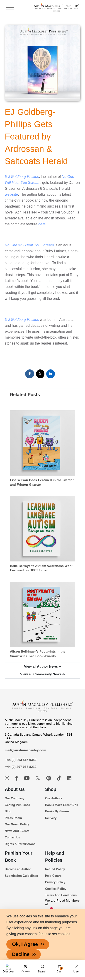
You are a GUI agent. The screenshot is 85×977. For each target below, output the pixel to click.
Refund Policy (55, 869)
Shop (50, 789)
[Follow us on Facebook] (17, 778)
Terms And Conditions (61, 895)
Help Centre (53, 875)
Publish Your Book (18, 857)
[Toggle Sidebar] (10, 7)
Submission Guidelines (21, 875)
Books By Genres (57, 811)
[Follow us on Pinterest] (49, 778)
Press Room (13, 818)
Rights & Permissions (20, 844)
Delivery (50, 818)
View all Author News (41, 666)
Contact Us (12, 837)
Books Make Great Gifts (61, 805)
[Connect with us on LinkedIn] (69, 778)
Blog (8, 811)
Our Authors (53, 798)
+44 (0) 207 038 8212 (20, 767)
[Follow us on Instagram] (7, 778)
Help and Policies (54, 857)
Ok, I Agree (25, 944)
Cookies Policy (55, 888)
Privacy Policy (55, 882)
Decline (20, 954)
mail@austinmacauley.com (25, 750)
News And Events (17, 831)
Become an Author (18, 869)
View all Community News (40, 674)
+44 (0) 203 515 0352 (20, 760)
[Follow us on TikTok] (60, 778)
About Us (15, 789)
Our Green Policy (17, 824)
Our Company (14, 798)
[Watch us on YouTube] (27, 778)
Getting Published (17, 805)
